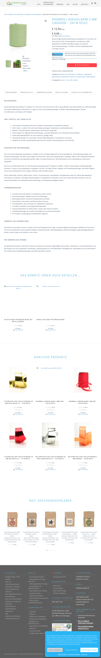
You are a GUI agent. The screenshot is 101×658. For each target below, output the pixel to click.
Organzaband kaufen (36, 596)
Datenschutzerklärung (74, 654)
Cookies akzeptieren (55, 650)
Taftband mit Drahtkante (37, 616)
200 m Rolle (74, 80)
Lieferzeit (8, 592)
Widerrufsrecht (10, 606)
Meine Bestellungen (59, 591)
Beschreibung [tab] (11, 92)
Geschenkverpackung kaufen (38, 598)
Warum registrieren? (12, 589)
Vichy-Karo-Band (34, 631)
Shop (38, 4)
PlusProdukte (59, 57)
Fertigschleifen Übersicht (37, 633)
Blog (68, 4)
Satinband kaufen (35, 593)
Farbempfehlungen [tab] (44, 92)
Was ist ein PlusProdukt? (13, 599)
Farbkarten (60, 4)
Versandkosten (65, 36)
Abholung (8, 604)
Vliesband (32, 628)
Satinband (32, 612)
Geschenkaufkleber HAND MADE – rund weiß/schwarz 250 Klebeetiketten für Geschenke (70, 536)
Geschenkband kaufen (36, 577)
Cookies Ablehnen (71, 650)
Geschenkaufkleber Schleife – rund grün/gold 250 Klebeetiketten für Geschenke (89, 536)
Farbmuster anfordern (12, 587)
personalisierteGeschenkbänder (48, 3)
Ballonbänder (56, 77)
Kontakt (75, 4)
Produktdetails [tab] (26, 92)
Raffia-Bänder (90, 77)
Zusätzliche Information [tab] (81, 92)
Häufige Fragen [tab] (61, 92)
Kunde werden (58, 588)
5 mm (67, 80)
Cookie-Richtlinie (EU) (12, 619)
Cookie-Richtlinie (62, 654)
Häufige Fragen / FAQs (12, 577)
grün (63, 80)
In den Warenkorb (83, 65)
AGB (6, 614)
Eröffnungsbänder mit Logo (38, 584)
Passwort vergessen (59, 593)
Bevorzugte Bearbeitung (13, 594)
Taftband (32, 614)
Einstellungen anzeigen (89, 650)
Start (5, 14)
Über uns (8, 582)
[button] (46, 21)
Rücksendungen (10, 609)
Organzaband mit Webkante (38, 626)
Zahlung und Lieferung (13, 601)
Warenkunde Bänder (12, 584)
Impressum (84, 654)
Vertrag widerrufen (59, 577)
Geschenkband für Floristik (38, 591)
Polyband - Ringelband (84, 74)
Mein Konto (84, 4)
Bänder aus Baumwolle (33, 14)
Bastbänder (65, 77)
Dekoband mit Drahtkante (37, 619)
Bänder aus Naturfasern (17, 14)
